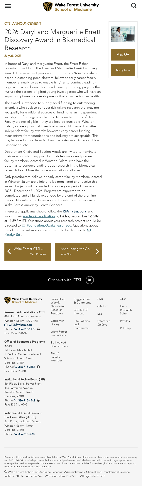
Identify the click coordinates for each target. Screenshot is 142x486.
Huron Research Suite (126, 309)
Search (132, 2)
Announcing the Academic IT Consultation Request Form (81, 251)
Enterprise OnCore (103, 322)
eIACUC (102, 306)
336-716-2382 (26, 366)
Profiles (125, 321)
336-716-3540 (26, 434)
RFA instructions (75, 211)
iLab (99, 313)
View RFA (123, 54)
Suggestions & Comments (82, 300)
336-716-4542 (26, 400)
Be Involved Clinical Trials (59, 344)
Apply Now (123, 70)
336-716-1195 (26, 329)
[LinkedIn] (90, 280)
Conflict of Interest (81, 311)
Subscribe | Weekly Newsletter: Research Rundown (58, 306)
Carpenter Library (57, 322)
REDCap (125, 328)
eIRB (100, 299)
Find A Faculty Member (56, 357)
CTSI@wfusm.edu (20, 324)
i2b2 (123, 299)
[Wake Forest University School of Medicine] (24, 301)
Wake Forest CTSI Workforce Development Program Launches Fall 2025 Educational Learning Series (32, 251)
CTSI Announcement (22, 23)
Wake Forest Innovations (59, 333)
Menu (8, 4)
